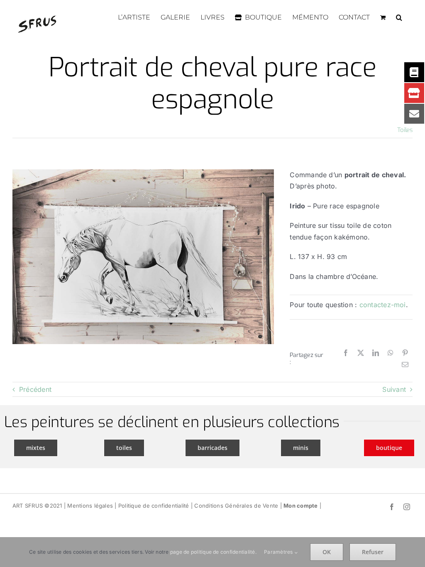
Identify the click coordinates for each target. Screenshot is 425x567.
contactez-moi (382, 305)
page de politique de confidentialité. (213, 552)
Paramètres (279, 552)
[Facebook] (345, 353)
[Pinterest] (405, 353)
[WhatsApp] (390, 353)
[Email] (405, 365)
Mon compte (300, 505)
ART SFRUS (27, 505)
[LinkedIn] (375, 353)
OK (326, 552)
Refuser (372, 552)
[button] (399, 17)
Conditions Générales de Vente (236, 505)
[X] (360, 353)
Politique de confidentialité (153, 505)
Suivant (394, 389)
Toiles (405, 130)
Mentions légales (90, 505)
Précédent (35, 389)
